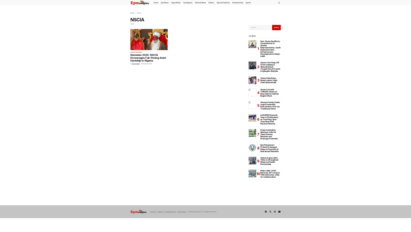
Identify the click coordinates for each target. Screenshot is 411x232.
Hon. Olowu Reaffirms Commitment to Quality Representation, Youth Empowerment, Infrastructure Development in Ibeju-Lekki (270, 48)
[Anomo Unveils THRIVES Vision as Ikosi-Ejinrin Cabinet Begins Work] (252, 92)
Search (276, 27)
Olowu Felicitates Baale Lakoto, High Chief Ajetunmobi (268, 80)
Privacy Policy (181, 212)
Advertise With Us (170, 212)
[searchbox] (260, 27)
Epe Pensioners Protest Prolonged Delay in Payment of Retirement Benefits (269, 148)
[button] (279, 2)
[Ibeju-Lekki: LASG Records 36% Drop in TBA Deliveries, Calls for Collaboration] (252, 173)
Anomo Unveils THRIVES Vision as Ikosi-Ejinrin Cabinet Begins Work (269, 93)
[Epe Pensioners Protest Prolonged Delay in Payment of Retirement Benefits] (252, 148)
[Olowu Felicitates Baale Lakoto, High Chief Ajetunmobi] (252, 80)
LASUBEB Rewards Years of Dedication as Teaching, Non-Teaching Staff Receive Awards (269, 119)
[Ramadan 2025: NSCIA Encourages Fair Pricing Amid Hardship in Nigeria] (149, 39)
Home (132, 13)
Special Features (136, 52)
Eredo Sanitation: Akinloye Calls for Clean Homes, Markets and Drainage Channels (269, 134)
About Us (153, 212)
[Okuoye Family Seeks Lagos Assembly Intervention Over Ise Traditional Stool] (252, 105)
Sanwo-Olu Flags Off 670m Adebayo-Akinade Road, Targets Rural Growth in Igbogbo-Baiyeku (270, 67)
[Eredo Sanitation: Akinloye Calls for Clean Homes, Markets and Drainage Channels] (252, 133)
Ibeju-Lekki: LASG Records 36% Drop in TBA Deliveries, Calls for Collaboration (270, 174)
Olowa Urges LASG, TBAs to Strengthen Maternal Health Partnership (269, 161)
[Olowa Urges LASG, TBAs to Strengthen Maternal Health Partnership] (252, 161)
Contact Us (160, 212)
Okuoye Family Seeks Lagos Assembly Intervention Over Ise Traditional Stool (270, 105)
